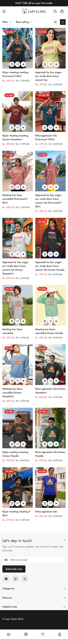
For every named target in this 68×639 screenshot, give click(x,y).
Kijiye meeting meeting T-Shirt (16, 513)
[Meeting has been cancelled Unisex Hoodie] (50, 305)
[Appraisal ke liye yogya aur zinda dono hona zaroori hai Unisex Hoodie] (50, 238)
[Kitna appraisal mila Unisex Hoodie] (50, 428)
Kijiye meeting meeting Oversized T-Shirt (15, 74)
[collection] (26, 634)
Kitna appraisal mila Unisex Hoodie (50, 454)
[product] (9, 634)
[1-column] (55, 22)
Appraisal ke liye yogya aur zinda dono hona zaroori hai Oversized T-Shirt (48, 200)
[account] (59, 634)
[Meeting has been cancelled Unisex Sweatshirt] (17, 364)
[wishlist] (42, 634)
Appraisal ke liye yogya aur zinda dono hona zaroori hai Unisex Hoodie (50, 266)
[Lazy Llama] (34, 11)
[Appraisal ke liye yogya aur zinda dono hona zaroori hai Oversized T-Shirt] (50, 171)
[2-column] (63, 22)
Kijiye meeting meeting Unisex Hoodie (15, 454)
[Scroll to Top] (62, 622)
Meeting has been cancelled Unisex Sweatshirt (12, 392)
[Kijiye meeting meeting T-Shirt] (17, 487)
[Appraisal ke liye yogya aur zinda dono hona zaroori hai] (50, 48)
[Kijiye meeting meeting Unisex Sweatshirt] (17, 111)
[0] (62, 11)
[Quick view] (23, 64)
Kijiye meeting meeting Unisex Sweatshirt (15, 137)
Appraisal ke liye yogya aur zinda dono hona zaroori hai (48, 76)
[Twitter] (25, 579)
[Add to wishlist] (17, 64)
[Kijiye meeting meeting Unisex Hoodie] (17, 428)
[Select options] (12, 64)
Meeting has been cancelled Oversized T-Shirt (15, 198)
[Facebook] (6, 579)
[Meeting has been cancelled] (17, 305)
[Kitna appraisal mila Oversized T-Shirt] (50, 111)
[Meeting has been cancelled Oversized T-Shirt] (17, 171)
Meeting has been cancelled (12, 331)
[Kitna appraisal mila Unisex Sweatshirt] (50, 364)
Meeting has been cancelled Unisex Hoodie (49, 331)
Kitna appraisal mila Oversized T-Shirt (46, 137)
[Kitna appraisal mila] (50, 487)
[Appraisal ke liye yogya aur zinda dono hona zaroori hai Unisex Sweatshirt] (17, 238)
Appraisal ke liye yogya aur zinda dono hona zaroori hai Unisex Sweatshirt (15, 267)
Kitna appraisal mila (46, 511)
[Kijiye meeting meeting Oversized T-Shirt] (17, 48)
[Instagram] (15, 579)
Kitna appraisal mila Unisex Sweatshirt (50, 390)
